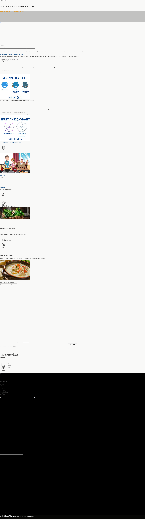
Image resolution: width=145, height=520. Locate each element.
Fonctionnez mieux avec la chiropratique (7, 361)
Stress (2, 104)
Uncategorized (3, 368)
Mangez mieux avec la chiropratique (6, 363)
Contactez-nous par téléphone (72, 343)
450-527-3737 (72, 344)
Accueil (112, 11)
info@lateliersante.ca (3, 385)
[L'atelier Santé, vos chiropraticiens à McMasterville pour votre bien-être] (72, 6)
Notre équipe (121, 11)
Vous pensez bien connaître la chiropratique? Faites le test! (10, 354)
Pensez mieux (3, 364)
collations (25, 258)
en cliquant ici (14, 346)
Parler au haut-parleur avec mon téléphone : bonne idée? (9, 351)
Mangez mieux (2, 45)
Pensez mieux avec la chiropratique (6, 365)
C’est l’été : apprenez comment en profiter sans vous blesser (10, 355)
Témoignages (133, 11)
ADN (8, 70)
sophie (1, 50)
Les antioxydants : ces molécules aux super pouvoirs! (17, 48)
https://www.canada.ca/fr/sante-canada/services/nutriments (8, 283)
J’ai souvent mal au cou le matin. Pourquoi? (8, 353)
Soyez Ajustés (3, 366)
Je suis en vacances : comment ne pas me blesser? (9, 352)
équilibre (62, 72)
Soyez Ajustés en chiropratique (6, 367)
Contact (143, 11)
